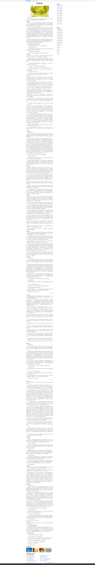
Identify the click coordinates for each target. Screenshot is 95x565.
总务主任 (59, 47)
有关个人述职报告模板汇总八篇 (31, 557)
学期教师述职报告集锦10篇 (61, 30)
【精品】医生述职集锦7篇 (61, 37)
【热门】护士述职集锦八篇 (30, 555)
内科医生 (59, 50)
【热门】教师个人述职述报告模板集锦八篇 (45, 558)
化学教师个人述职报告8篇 (61, 42)
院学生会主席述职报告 (60, 20)
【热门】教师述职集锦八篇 (30, 559)
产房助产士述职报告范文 (50, 562)
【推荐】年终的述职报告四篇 (30, 556)
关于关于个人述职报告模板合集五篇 (44, 559)
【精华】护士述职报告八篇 (61, 32)
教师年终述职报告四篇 (43, 556)
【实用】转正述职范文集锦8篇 (61, 35)
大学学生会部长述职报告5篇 (61, 15)
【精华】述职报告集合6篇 (61, 40)
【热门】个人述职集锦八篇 (43, 557)
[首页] (28, 1)
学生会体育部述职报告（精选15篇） (62, 13)
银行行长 (59, 45)
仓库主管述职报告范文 (31, 562)
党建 (58, 52)
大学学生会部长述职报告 (61, 8)
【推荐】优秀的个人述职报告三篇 (44, 555)
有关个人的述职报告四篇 (30, 558)
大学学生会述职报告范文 (61, 5)
